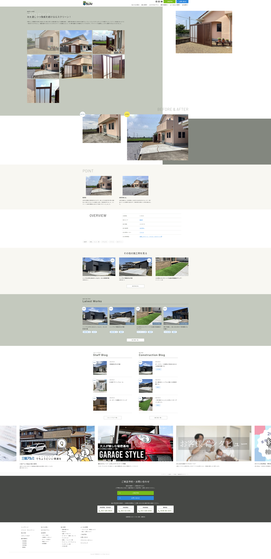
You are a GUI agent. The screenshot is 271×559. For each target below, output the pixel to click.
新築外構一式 (85, 279)
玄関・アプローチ (66, 533)
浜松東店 (24, 543)
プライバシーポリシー (87, 540)
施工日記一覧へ (158, 417)
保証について (45, 541)
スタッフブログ (25, 536)
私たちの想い (136, 5)
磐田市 (141, 220)
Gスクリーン (119, 241)
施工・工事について (86, 531)
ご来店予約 (169, 1)
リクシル (142, 232)
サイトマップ (84, 543)
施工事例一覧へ (135, 340)
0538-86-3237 (165, 511)
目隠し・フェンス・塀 (94, 241)
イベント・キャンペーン (27, 530)
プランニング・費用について (89, 529)
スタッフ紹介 (45, 535)
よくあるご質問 (174, 5)
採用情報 (44, 543)
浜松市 (94, 331)
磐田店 (24, 547)
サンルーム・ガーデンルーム (69, 541)
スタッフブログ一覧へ (112, 417)
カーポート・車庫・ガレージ (69, 535)
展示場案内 (164, 5)
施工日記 (23, 533)
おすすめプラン (154, 5)
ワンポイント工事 (159, 279)
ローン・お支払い (46, 539)
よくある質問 (84, 527)
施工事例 (144, 5)
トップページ (24, 527)
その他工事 (167, 331)
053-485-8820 (106, 511)
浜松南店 (24, 545)
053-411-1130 (125, 511)
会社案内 (185, 5)
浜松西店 (24, 540)
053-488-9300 (146, 511)
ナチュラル (104, 241)
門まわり (64, 531)
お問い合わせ (182, 1)
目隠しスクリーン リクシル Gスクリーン (150, 236)
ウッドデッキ (65, 537)
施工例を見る (135, 286)
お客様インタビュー (47, 537)
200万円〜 (142, 228)
